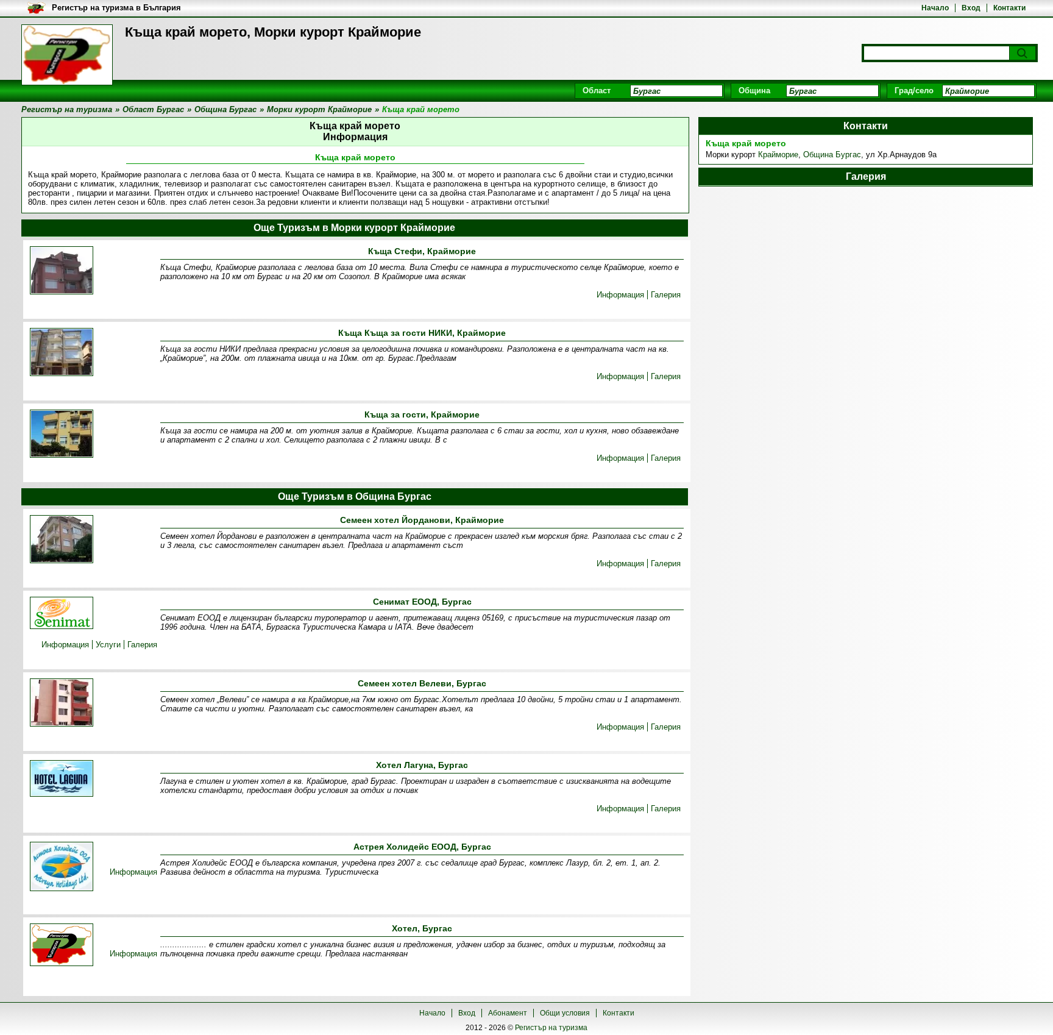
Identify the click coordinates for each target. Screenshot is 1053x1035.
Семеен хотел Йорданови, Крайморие (422, 520)
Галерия (666, 294)
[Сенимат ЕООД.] (61, 614)
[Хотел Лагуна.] (61, 779)
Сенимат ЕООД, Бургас (422, 601)
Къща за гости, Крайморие (422, 414)
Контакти (1009, 8)
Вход (971, 8)
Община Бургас (832, 154)
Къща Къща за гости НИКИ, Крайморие (422, 333)
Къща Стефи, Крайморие (422, 251)
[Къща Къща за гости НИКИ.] (61, 353)
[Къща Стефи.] (61, 271)
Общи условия (565, 1013)
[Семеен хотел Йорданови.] (61, 540)
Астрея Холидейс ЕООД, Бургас (422, 847)
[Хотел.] (61, 945)
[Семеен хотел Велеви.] (61, 703)
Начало (935, 8)
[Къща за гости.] (61, 435)
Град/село (914, 90)
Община (754, 90)
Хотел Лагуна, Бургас (422, 765)
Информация (620, 294)
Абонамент (507, 1013)
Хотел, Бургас (422, 928)
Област (597, 90)
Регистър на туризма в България (116, 7)
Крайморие (778, 154)
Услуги (108, 644)
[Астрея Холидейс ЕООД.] (61, 867)
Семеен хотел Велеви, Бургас (422, 683)
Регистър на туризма (551, 1027)
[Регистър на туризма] (67, 54)
